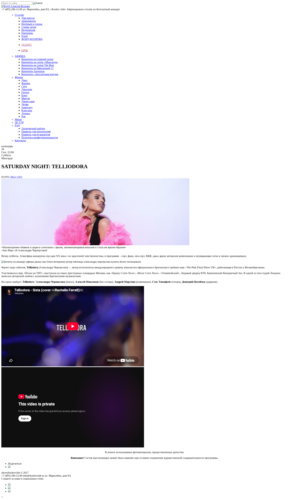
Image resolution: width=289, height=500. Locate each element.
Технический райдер (33, 128)
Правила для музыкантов (35, 134)
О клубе (19, 15)
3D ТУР (19, 122)
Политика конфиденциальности (39, 137)
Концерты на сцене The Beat (37, 65)
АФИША (20, 56)
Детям (24, 104)
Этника (25, 113)
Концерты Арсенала (32, 71)
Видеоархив (28, 30)
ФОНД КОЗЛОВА (32, 39)
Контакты (20, 140)
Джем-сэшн (28, 101)
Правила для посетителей (36, 131)
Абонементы (28, 21)
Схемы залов (28, 27)
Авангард (26, 107)
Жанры (19, 77)
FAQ (17, 125)
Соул (24, 86)
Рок (23, 116)
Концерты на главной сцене (37, 59)
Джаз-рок (26, 89)
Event (24, 36)
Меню (18, 119)
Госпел (25, 92)
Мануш (25, 98)
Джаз (24, 80)
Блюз (24, 95)
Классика (26, 110)
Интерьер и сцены (31, 24)
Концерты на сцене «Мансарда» (39, 62)
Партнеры (27, 33)
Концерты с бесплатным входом (39, 74)
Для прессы (28, 18)
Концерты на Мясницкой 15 (37, 68)
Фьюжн (25, 83)
